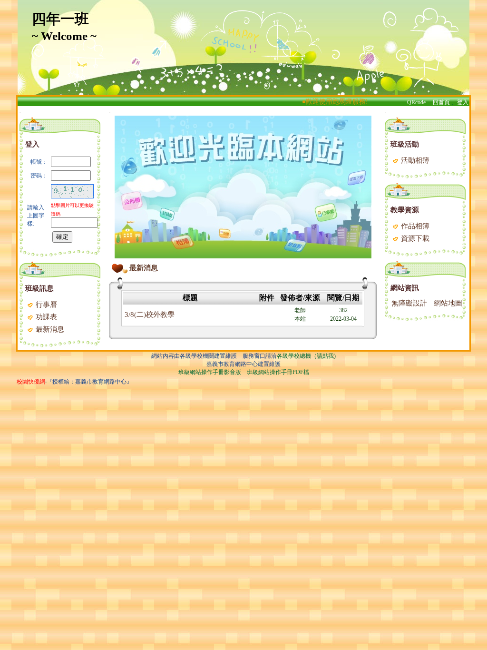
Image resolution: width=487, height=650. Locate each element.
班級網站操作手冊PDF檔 (278, 372)
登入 (462, 102)
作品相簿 (414, 226)
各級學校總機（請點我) (306, 356)
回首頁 (441, 102)
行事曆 (45, 304)
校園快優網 (31, 381)
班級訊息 (39, 288)
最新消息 (49, 329)
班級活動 (404, 144)
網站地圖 (448, 303)
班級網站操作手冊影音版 (209, 372)
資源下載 (414, 238)
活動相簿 (414, 160)
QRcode (416, 102)
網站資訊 (404, 288)
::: (20, 112)
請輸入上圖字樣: (35, 215)
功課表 (45, 317)
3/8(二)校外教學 (150, 314)
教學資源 (404, 210)
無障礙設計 (409, 303)
